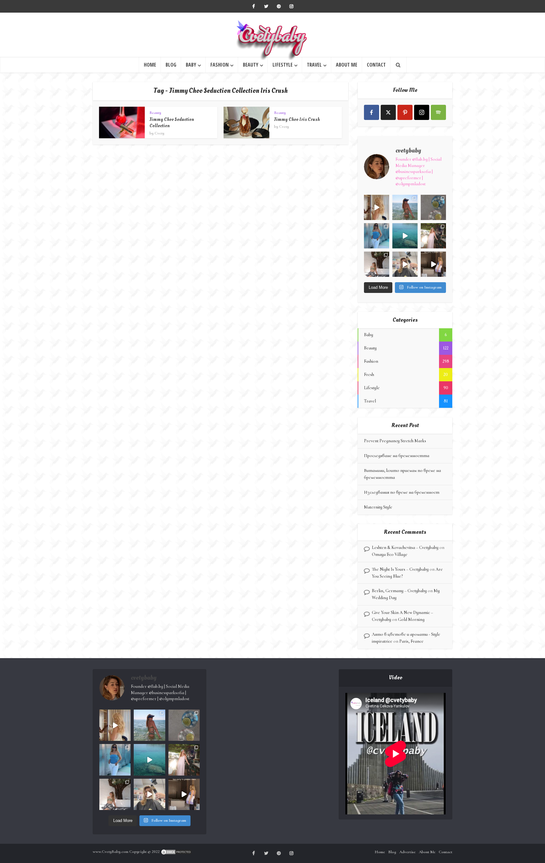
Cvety (159, 133)
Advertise (407, 851)
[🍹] (376, 235)
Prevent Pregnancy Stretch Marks (395, 440)
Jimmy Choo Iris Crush (297, 119)
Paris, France (411, 641)
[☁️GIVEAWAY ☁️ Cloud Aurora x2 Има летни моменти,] (376, 207)
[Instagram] (421, 112)
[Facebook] (371, 112)
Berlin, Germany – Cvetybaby (399, 590)
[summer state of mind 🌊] (405, 207)
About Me (346, 64)
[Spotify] (438, 112)
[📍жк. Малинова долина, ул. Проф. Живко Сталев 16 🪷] (433, 264)
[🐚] (376, 264)
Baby (191, 64)
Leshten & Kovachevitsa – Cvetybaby (405, 547)
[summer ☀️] (405, 235)
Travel (314, 64)
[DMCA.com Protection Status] (176, 851)
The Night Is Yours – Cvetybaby (400, 569)
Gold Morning (411, 619)
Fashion (219, 64)
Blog (171, 64)
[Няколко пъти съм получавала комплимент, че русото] (405, 264)
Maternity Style (378, 507)
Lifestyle (282, 64)
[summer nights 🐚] (433, 207)
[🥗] (433, 235)
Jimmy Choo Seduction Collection (171, 122)
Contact (376, 64)
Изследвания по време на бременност (401, 492)
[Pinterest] (405, 112)
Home (150, 64)
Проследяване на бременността (396, 455)
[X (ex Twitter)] (388, 112)
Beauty (250, 64)
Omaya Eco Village (389, 554)
